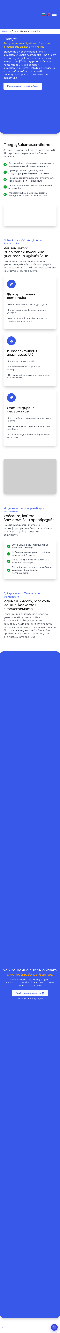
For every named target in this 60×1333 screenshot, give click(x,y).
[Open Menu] (54, 14)
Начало (5, 31)
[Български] (43, 14)
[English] (48, 14)
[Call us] (54, 1327)
